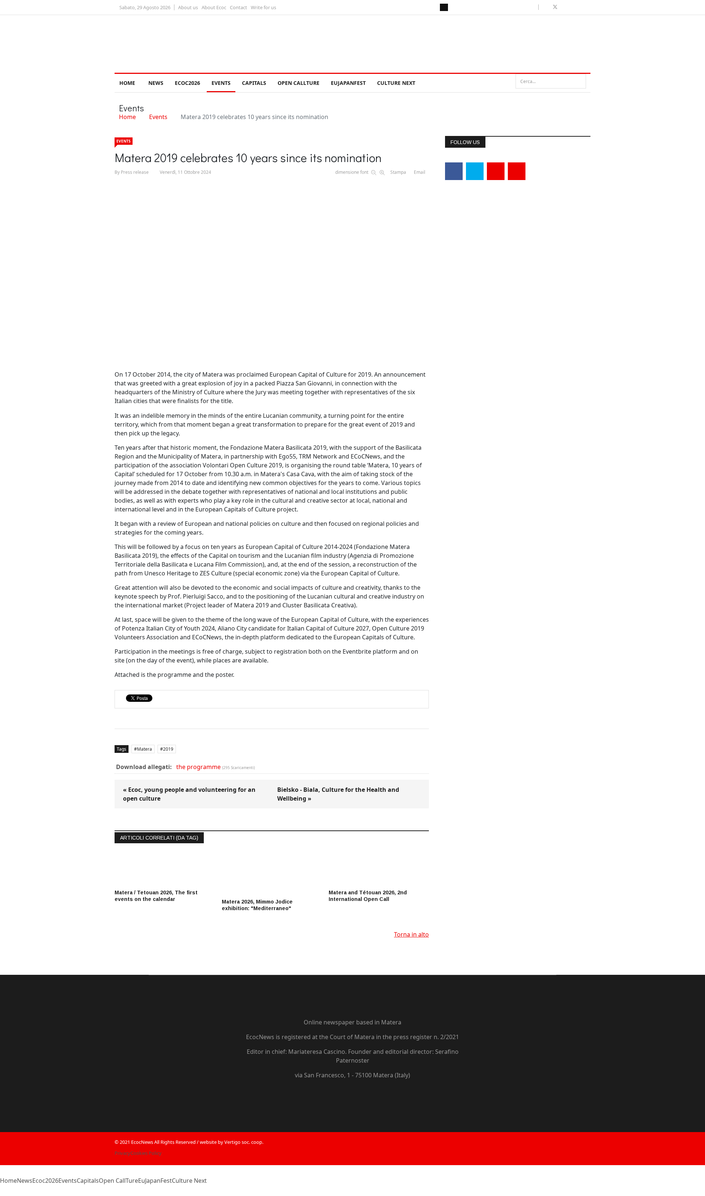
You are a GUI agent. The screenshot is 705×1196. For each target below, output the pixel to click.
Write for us (263, 7)
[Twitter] (475, 171)
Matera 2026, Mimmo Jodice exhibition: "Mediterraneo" (257, 905)
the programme (198, 767)
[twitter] (555, 7)
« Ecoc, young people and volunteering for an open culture (189, 794)
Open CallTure (298, 82)
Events (221, 82)
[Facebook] (454, 171)
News (155, 82)
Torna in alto (411, 934)
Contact (238, 7)
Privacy (122, 1153)
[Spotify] (387, 1097)
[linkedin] (572, 7)
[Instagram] (516, 171)
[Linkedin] (496, 171)
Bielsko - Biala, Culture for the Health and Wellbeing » (338, 794)
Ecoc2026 (187, 82)
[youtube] (564, 7)
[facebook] (546, 7)
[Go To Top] (0, 1192)
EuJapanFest (348, 82)
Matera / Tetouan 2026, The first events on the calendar (156, 896)
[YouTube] (345, 1097)
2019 (168, 749)
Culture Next (396, 82)
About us (188, 7)
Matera (144, 749)
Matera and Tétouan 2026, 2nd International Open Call (368, 896)
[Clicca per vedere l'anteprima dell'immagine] (272, 270)
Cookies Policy (146, 1153)
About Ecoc (214, 7)
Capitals (254, 82)
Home (127, 82)
